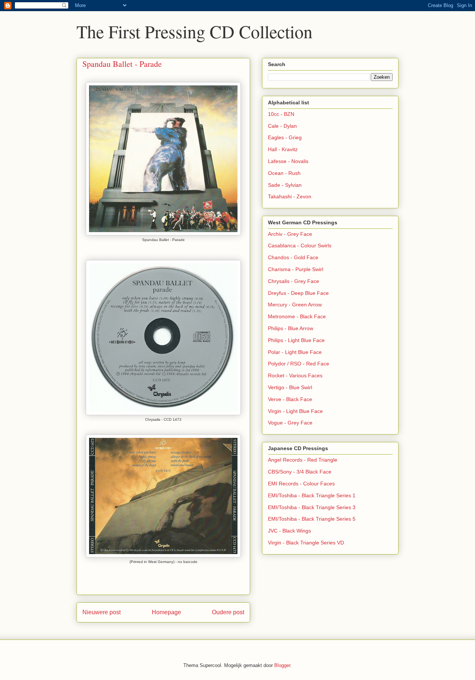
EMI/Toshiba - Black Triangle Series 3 (312, 507)
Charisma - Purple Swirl (295, 269)
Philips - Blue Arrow (290, 328)
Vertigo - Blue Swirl (290, 387)
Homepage (166, 612)
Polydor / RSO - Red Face (298, 364)
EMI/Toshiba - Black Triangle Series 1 (312, 495)
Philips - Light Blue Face (296, 340)
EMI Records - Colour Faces (301, 484)
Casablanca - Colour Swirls (299, 245)
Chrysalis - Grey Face (293, 281)
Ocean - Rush (284, 173)
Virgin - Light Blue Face (295, 411)
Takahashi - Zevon (289, 196)
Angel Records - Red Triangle (302, 460)
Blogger (282, 665)
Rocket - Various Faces (295, 375)
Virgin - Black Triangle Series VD (306, 543)
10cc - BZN (281, 114)
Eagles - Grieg (285, 137)
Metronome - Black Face (297, 316)
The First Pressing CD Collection (194, 31)
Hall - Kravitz (283, 149)
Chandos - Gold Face (293, 257)
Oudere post (228, 612)
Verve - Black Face (290, 399)
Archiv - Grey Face (290, 234)
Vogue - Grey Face (290, 423)
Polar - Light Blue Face (295, 352)
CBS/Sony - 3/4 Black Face (299, 472)
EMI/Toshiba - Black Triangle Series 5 (312, 519)
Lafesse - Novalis (288, 161)
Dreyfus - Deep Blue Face (298, 293)
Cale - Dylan (282, 126)
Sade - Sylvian (285, 185)
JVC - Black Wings (289, 531)
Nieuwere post (101, 612)
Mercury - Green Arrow (295, 305)
